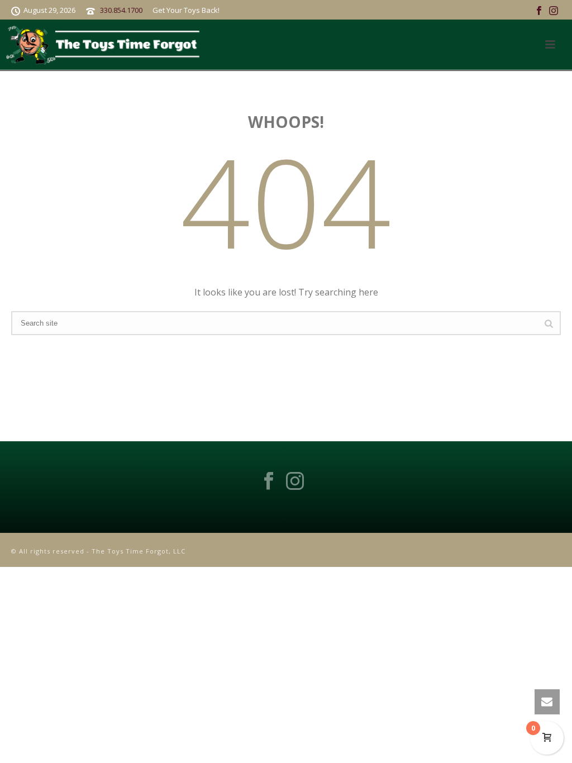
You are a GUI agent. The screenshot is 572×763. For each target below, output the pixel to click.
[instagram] (295, 481)
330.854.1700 (121, 10)
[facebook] (269, 481)
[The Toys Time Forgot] (105, 45)
